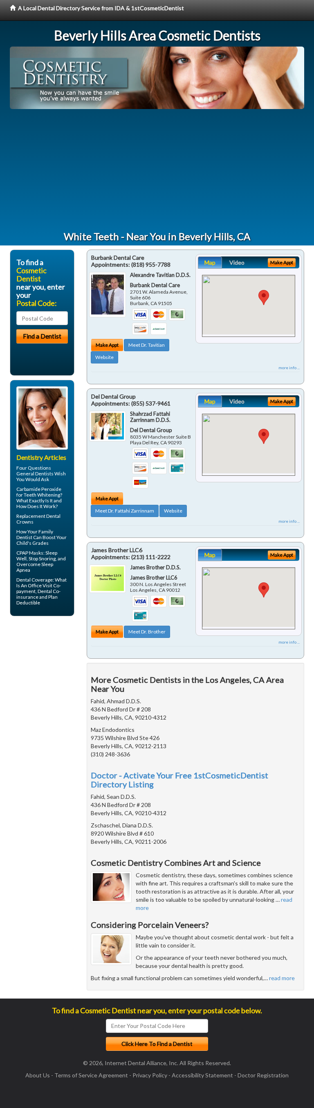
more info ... (289, 367)
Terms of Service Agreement (91, 1075)
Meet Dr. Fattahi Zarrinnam (124, 511)
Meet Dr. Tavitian (146, 345)
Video (236, 262)
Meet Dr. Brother (147, 632)
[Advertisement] (157, 170)
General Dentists (35, 473)
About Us (37, 1075)
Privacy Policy (149, 1075)
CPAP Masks (29, 553)
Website (104, 357)
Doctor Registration (263, 1075)
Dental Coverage (34, 580)
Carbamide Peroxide (38, 489)
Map (209, 262)
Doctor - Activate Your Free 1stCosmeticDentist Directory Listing (179, 779)
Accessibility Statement (202, 1075)
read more (282, 977)
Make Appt (107, 345)
